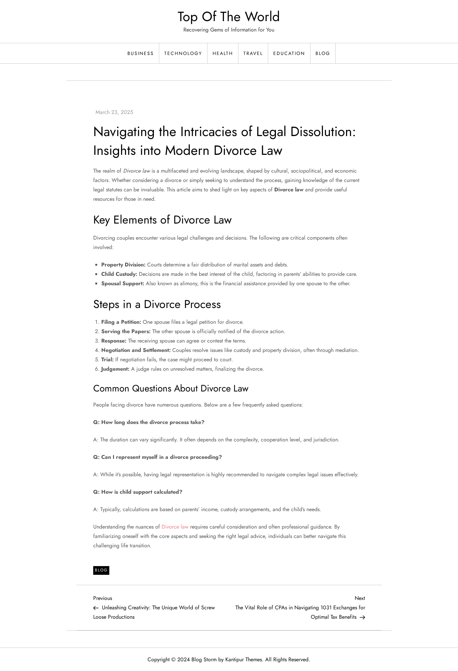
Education (289, 53)
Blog (323, 53)
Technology (183, 53)
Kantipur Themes (243, 659)
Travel (253, 53)
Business (140, 53)
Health (223, 53)
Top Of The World (229, 16)
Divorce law (175, 527)
